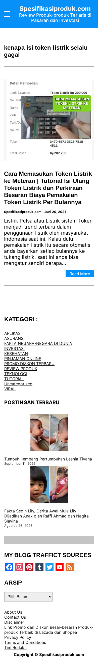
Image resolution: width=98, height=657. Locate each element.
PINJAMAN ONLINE (22, 358)
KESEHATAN (16, 353)
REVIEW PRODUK (20, 368)
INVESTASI (14, 348)
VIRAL (10, 388)
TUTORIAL (14, 378)
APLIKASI (13, 333)
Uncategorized (18, 383)
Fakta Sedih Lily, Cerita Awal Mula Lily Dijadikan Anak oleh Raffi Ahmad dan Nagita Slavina (46, 516)
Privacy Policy (17, 637)
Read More (80, 273)
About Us (13, 612)
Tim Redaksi (15, 647)
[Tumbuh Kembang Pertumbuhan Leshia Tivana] (49, 433)
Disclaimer (14, 622)
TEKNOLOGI (15, 373)
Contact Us (15, 617)
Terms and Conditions (25, 642)
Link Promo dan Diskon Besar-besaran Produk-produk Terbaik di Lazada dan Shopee (48, 630)
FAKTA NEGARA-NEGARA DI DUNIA (38, 343)
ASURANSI (14, 338)
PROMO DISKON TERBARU (29, 363)
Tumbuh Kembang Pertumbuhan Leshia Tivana (48, 458)
